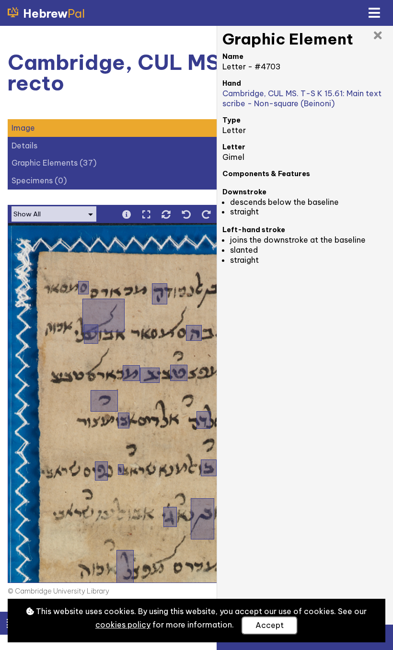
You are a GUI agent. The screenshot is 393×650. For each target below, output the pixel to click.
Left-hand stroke (253, 229)
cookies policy (122, 624)
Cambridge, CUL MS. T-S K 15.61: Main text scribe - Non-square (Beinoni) (301, 98)
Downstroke (244, 192)
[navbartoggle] (373, 13)
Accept (269, 625)
